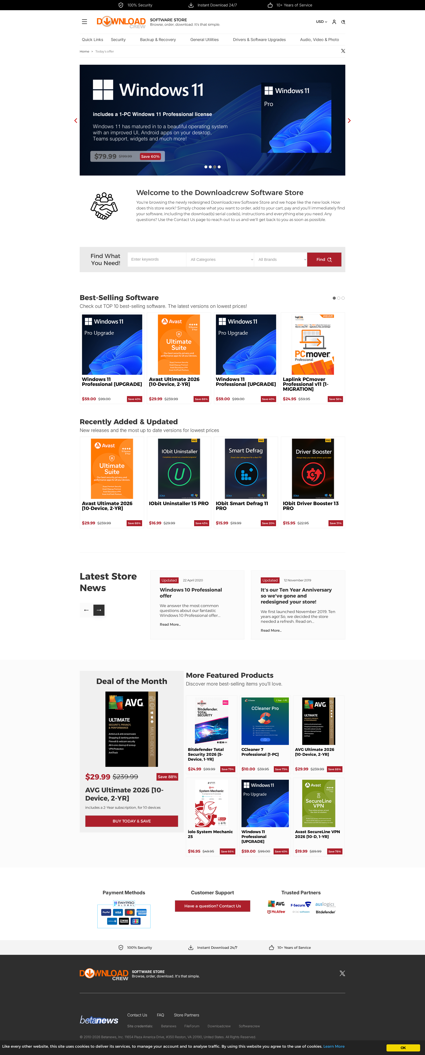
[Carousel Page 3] (343, 298)
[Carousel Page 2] (210, 166)
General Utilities (204, 39)
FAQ (160, 1015)
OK (403, 1048)
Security (118, 39)
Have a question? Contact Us (212, 906)
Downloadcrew (219, 1026)
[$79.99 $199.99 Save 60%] (212, 174)
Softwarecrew (249, 1026)
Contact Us (137, 1015)
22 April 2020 (193, 580)
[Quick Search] (342, 22)
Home (84, 51)
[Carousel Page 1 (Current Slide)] (334, 298)
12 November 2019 (297, 580)
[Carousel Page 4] (219, 166)
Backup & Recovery (158, 39)
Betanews (168, 1026)
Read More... (170, 624)
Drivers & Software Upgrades (259, 39)
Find (321, 259)
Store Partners (186, 1015)
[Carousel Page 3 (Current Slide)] (214, 166)
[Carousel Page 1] (205, 166)
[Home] (121, 28)
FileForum (191, 1026)
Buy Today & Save (132, 821)
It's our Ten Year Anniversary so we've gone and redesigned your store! (296, 596)
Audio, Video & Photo (319, 39)
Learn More (334, 1046)
